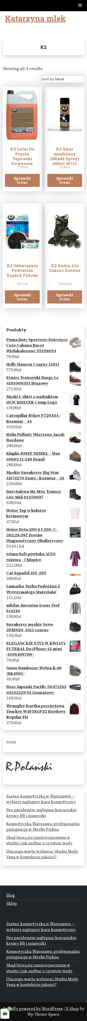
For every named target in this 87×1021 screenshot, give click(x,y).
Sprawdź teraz (22, 180)
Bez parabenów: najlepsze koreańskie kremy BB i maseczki (41, 812)
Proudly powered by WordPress (33, 1008)
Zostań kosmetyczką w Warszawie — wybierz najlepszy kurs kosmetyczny (41, 799)
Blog (10, 895)
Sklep (11, 903)
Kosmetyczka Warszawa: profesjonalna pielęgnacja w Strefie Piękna (43, 826)
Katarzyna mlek (35, 18)
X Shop (72, 1008)
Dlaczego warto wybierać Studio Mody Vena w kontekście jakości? (42, 854)
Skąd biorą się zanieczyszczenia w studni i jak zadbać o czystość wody (39, 840)
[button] (80, 5)
